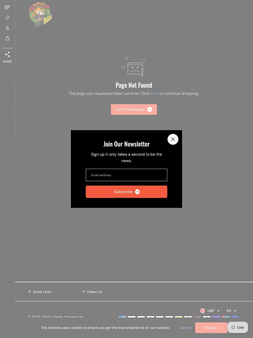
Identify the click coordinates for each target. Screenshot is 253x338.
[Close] (173, 139)
